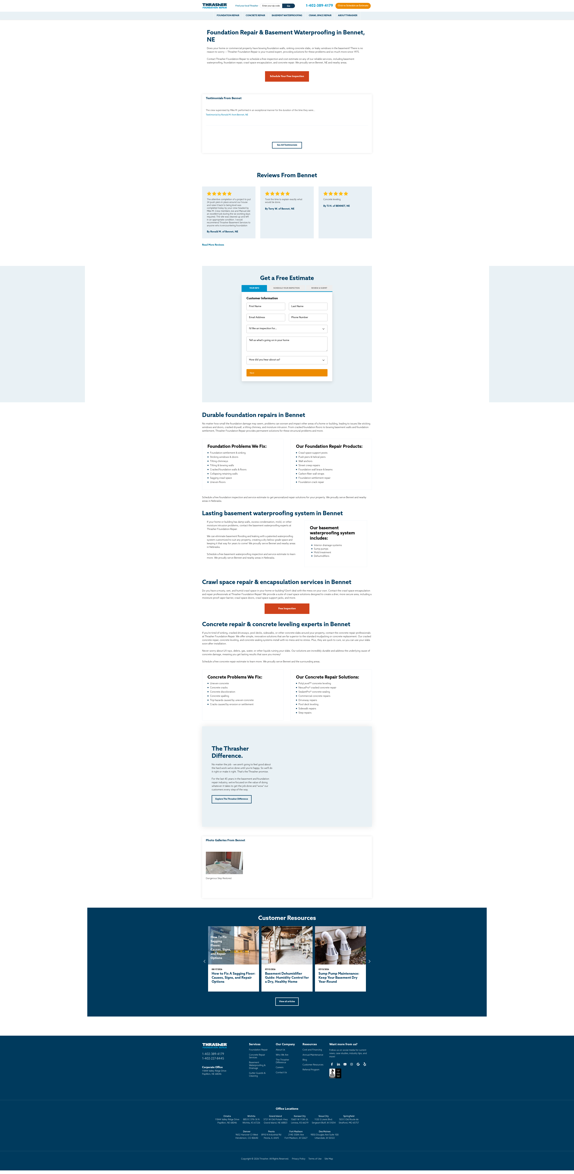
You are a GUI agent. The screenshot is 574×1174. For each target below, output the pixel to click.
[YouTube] (345, 1064)
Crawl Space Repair (320, 16)
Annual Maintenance (313, 1055)
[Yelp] (364, 1064)
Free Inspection (287, 608)
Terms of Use (315, 1159)
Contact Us (281, 1073)
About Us (280, 1050)
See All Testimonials (287, 145)
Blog (305, 1060)
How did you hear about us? (264, 360)
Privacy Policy (298, 1159)
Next (252, 373)
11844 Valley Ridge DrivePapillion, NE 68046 (227, 1119)
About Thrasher (347, 16)
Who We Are (282, 1055)
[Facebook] (331, 1064)
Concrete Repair (255, 16)
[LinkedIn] (338, 1064)
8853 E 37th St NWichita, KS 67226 (251, 1119)
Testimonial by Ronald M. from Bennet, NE (227, 115)
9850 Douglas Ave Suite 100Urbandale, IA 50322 (325, 1135)
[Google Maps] (358, 1064)
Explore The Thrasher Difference (231, 799)
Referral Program (311, 1070)
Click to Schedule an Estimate (353, 6)
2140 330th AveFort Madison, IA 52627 (296, 1135)
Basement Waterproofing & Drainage (257, 1065)
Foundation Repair (228, 16)
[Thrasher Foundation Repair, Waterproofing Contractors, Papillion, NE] (335, 1078)
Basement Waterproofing (287, 16)
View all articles (287, 1002)
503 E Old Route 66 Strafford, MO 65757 (349, 1119)
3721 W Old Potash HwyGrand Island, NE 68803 (275, 1119)
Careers (279, 1067)
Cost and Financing (312, 1050)
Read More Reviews (213, 245)
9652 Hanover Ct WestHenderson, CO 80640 (246, 1135)
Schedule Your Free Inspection (287, 76)
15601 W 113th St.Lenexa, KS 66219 (300, 1119)
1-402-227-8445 (213, 1058)
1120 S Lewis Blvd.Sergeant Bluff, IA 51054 (324, 1119)
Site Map (329, 1159)
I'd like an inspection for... (263, 328)
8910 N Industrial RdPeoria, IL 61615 (271, 1135)
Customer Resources (313, 1065)
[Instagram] (351, 1064)
